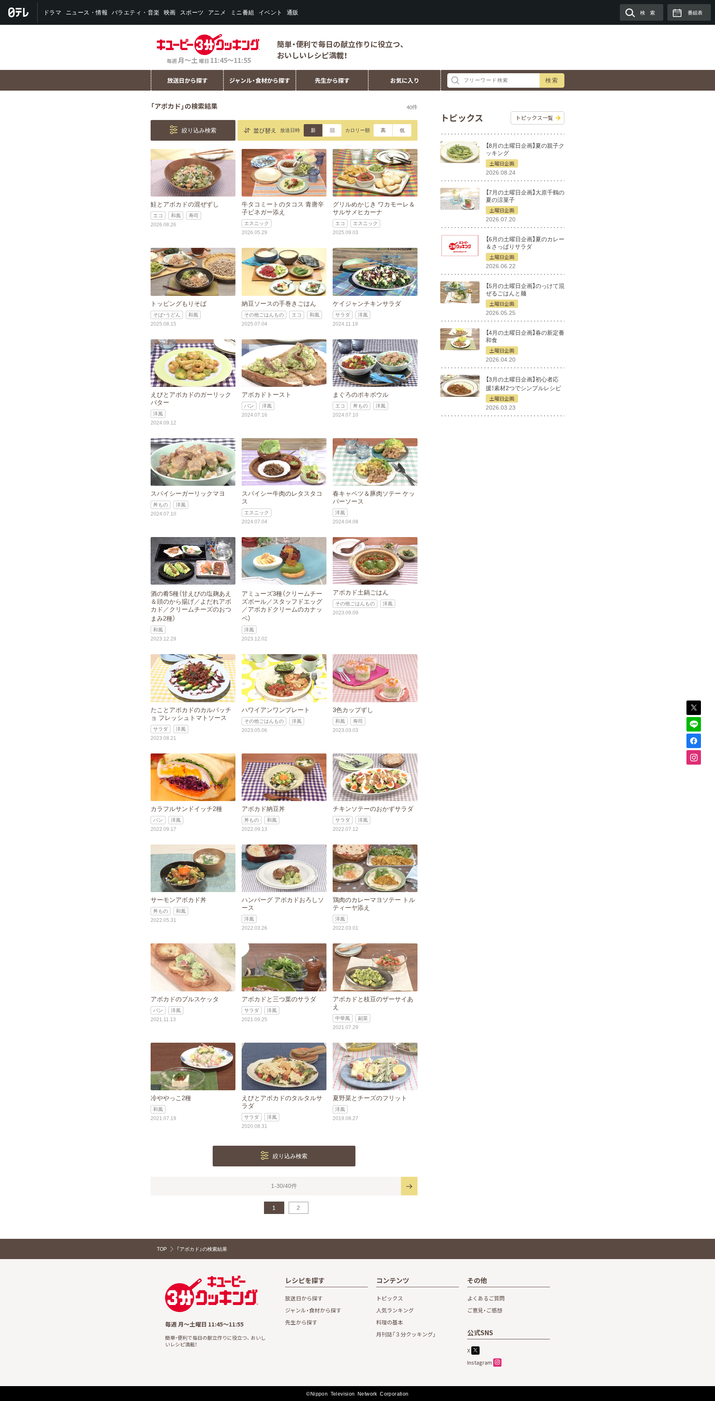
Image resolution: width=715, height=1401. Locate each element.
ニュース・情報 (86, 12)
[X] (693, 707)
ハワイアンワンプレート (276, 709)
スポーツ (192, 12)
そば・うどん (166, 315)
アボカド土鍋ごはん (361, 592)
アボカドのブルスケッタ (185, 999)
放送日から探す (187, 80)
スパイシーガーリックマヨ (188, 493)
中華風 (342, 1018)
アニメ (217, 12)
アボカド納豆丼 (263, 808)
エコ (158, 215)
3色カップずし (353, 709)
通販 (292, 12)
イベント (270, 12)
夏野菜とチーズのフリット (370, 1097)
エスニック (256, 223)
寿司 (194, 215)
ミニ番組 (242, 12)
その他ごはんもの (264, 315)
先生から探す (332, 80)
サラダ (342, 315)
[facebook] (693, 741)
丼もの (360, 406)
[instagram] (693, 757)
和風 (176, 215)
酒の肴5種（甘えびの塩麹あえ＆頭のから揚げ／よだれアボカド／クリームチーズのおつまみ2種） (191, 606)
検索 (552, 80)
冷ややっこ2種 (171, 1097)
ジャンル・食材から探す (259, 80)
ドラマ (52, 12)
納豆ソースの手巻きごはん (279, 303)
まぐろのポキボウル (361, 394)
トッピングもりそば (178, 303)
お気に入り (404, 80)
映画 (170, 12)
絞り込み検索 (198, 130)
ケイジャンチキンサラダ (367, 303)
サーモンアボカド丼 (178, 899)
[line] (693, 724)
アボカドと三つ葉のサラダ (279, 999)
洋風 (363, 315)
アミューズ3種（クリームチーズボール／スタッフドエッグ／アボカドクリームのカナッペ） (282, 606)
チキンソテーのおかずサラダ (373, 808)
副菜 (363, 1018)
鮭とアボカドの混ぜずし (185, 204)
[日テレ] (19, 12)
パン (249, 406)
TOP (162, 1249)
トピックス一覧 (534, 118)
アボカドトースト (266, 394)
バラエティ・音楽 (136, 12)
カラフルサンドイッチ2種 (186, 808)
